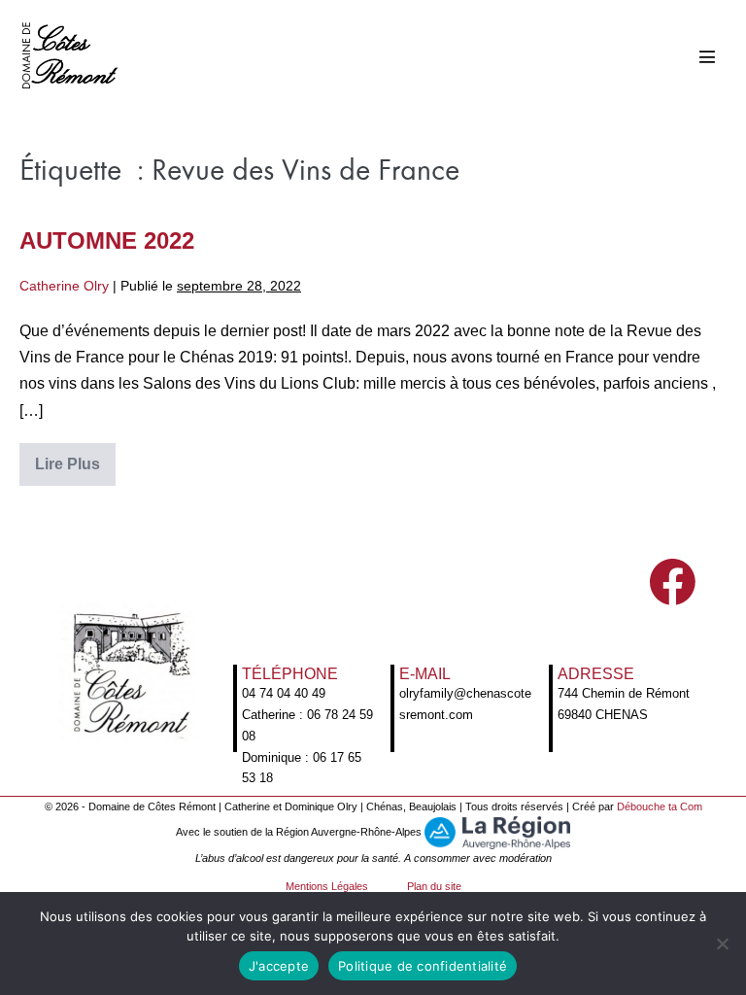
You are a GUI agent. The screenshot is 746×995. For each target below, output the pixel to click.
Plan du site (434, 886)
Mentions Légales (327, 886)
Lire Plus (75, 471)
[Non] (721, 943)
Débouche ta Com (659, 806)
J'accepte (279, 966)
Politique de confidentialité (422, 966)
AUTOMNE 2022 (106, 240)
